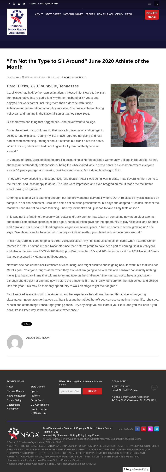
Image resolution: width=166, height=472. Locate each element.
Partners (35, 395)
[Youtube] (143, 428)
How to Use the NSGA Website (39, 411)
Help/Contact (93, 435)
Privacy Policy (103, 428)
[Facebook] (9, 3)
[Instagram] (19, 3)
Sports (34, 391)
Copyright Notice (85, 428)
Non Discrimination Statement (59, 428)
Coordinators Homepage (13, 406)
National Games (15, 391)
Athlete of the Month (75, 77)
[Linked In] (23, 3)
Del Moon (15, 77)
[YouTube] (14, 3)
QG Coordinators (40, 404)
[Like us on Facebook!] (137, 428)
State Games (38, 386)
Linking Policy (77, 435)
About (10, 386)
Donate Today (14, 400)
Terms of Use (51, 431)
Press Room (37, 400)
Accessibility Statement (55, 435)
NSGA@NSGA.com (49, 4)
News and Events (16, 395)
